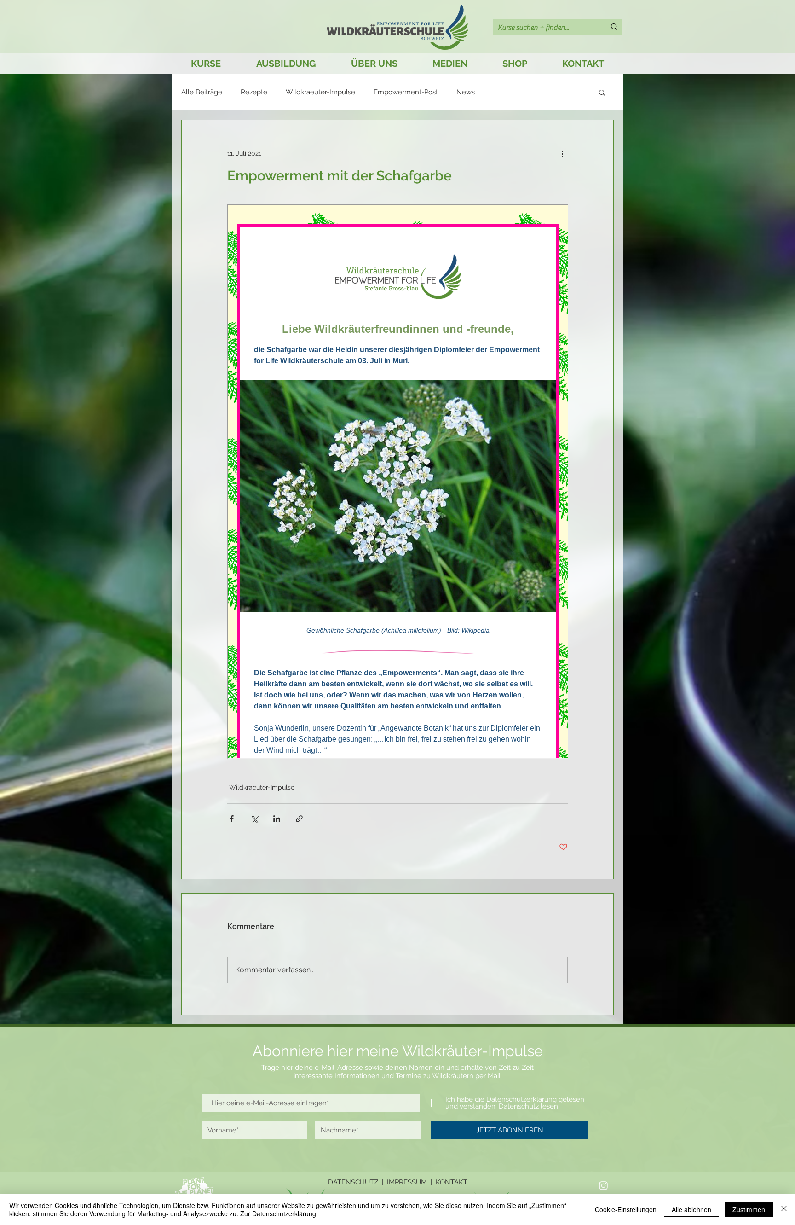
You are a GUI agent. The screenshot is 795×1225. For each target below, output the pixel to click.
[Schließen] (783, 1209)
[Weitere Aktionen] (562, 153)
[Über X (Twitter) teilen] (254, 818)
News (465, 92)
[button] (602, 92)
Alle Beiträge (201, 92)
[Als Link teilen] (299, 818)
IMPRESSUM (407, 1182)
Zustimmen (748, 1209)
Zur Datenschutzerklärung (278, 1213)
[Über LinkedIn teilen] (276, 818)
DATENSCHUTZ (353, 1182)
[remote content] (397, 482)
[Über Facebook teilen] (231, 818)
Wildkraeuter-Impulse (320, 92)
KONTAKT (451, 1182)
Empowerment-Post (406, 92)
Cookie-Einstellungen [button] (626, 1209)
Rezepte (254, 92)
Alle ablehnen (691, 1209)
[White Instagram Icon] (603, 1185)
